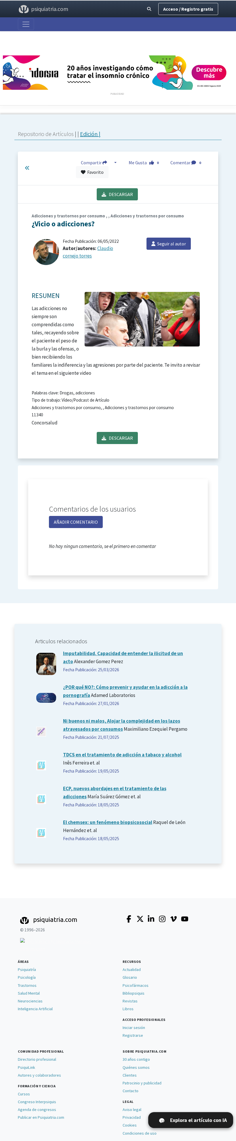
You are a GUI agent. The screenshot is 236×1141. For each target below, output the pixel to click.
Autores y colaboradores (39, 1075)
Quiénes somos (136, 1067)
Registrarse (133, 1035)
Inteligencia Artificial (35, 1008)
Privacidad (132, 1117)
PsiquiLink (26, 1067)
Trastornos (27, 985)
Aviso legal (132, 1109)
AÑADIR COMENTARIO (76, 522)
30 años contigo (136, 1059)
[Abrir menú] (26, 24)
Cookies (130, 1125)
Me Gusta (144, 162)
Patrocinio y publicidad (142, 1083)
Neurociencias (30, 1001)
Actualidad (132, 969)
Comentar (185, 162)
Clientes (130, 1075)
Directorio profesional (37, 1059)
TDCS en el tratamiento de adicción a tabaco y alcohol (122, 755)
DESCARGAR (119, 194)
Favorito (94, 172)
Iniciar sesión (134, 1027)
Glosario (130, 977)
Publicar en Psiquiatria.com (41, 1117)
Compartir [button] (91, 162)
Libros (128, 1008)
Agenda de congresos (37, 1109)
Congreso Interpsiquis (37, 1101)
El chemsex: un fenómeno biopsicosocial (107, 822)
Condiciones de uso (140, 1133)
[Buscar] (149, 9)
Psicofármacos (136, 985)
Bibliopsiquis (133, 993)
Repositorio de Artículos (46, 133)
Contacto (130, 1090)
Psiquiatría (27, 969)
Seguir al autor (170, 244)
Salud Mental (29, 993)
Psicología (27, 977)
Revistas (130, 1001)
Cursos (24, 1094)
